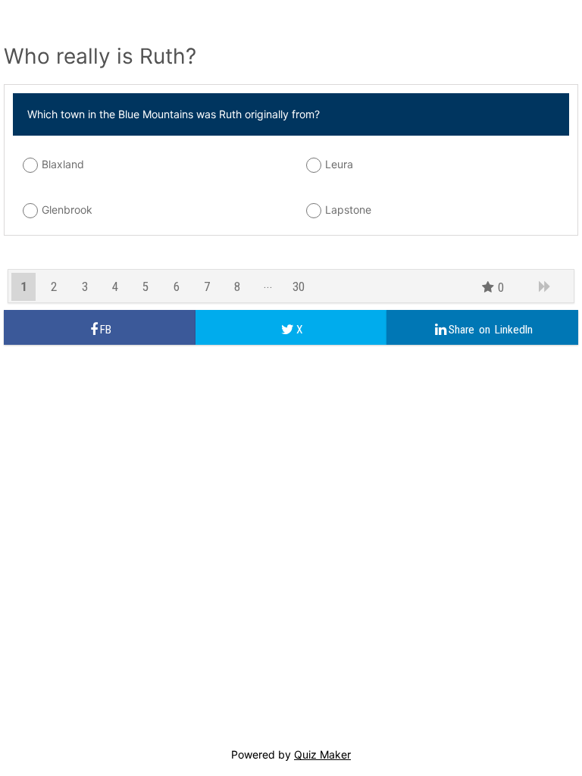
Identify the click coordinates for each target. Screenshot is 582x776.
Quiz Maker (322, 754)
